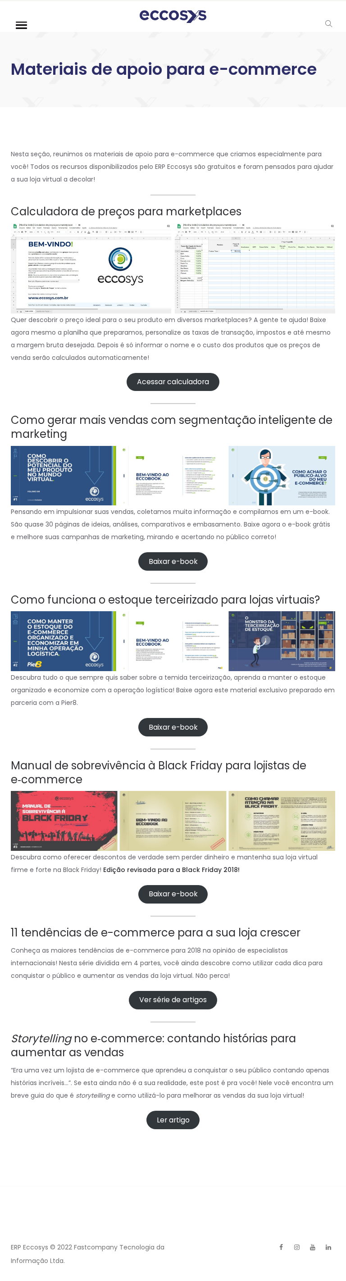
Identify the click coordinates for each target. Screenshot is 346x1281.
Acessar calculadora (173, 382)
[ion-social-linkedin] (328, 1247)
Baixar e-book (173, 561)
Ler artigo (173, 1120)
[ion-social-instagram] (297, 1247)
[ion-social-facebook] (281, 1247)
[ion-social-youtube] (312, 1247)
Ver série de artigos (173, 1000)
